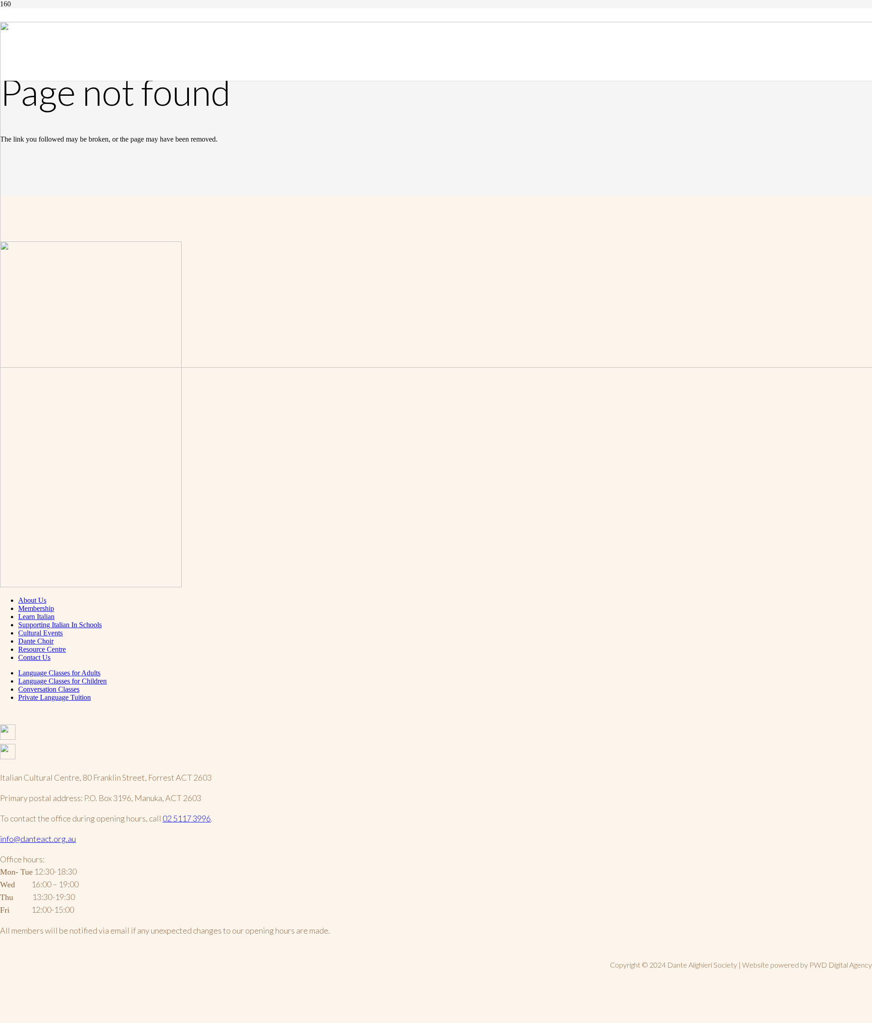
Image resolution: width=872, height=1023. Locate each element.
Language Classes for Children (62, 681)
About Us (32, 600)
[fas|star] (436, 734)
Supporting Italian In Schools (60, 625)
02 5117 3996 (187, 818)
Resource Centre (42, 649)
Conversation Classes (48, 689)
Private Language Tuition (54, 697)
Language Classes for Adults (59, 673)
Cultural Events (40, 633)
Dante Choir (36, 641)
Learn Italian (36, 616)
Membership (36, 608)
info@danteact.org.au (38, 839)
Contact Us (34, 657)
